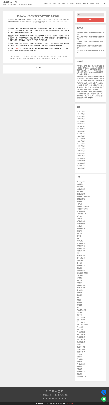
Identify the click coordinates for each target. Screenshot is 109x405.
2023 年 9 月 (81, 116)
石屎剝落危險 (81, 270)
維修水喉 (53, 57)
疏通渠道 (72, 3)
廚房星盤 (34, 57)
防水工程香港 (81, 342)
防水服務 (53, 21)
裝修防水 (79, 293)
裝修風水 (79, 295)
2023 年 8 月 (81, 119)
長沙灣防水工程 (61, 19)
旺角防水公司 (81, 246)
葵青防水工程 (81, 288)
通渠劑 (79, 300)
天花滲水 (79, 216)
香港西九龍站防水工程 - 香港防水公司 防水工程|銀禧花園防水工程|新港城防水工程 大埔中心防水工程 (90, 85)
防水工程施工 (28, 21)
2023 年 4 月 (81, 129)
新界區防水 (80, 241)
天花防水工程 (81, 221)
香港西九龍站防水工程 (90, 81)
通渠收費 (85, 3)
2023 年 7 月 (81, 121)
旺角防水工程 (81, 248)
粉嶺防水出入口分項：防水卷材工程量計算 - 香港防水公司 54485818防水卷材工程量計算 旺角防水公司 (90, 68)
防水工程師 (80, 327)
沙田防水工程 (81, 256)
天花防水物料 (81, 224)
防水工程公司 (81, 322)
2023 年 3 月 (81, 131)
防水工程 (10, 21)
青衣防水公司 (81, 371)
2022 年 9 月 (81, 141)
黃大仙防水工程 (41, 22)
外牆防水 (79, 201)
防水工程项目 (81, 339)
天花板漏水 (17, 57)
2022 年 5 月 (81, 148)
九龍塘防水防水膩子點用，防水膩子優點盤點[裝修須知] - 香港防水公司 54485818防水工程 (90, 79)
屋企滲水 (79, 231)
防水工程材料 (81, 332)
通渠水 (79, 307)
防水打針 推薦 (81, 349)
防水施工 (17, 49)
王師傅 (10, 19)
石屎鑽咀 (79, 278)
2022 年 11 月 (81, 138)
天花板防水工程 (81, 214)
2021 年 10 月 (81, 163)
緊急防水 (59, 57)
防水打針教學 (81, 352)
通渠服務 (79, 305)
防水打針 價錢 (44, 21)
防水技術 (49, 21)
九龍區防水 (34, 19)
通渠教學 (79, 302)
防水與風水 (80, 359)
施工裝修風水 (81, 243)
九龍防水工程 (44, 19)
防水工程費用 (81, 337)
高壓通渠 (79, 374)
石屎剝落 (79, 268)
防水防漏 (57, 21)
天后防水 (10, 57)
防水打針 (39, 21)
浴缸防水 (40, 57)
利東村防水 (50, 19)
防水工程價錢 (15, 21)
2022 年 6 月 (81, 146)
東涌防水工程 (81, 251)
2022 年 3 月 (81, 153)
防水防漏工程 (46, 59)
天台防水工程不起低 (83, 206)
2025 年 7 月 (81, 111)
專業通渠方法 (81, 228)
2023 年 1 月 (81, 136)
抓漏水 (79, 238)
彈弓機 (79, 236)
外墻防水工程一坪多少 (83, 196)
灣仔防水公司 (81, 265)
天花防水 (79, 219)
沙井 (78, 253)
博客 (97, 3)
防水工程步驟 (34, 21)
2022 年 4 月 (81, 151)
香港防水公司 (47, 3)
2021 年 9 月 (81, 166)
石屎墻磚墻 (80, 275)
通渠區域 (64, 3)
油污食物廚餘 (81, 258)
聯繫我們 (92, 3)
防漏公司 (61, 21)
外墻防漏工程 (81, 199)
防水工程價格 (81, 317)
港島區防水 (80, 261)
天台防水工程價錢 (82, 209)
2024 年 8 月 (81, 114)
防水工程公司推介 (21, 21)
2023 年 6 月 (81, 124)
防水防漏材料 (55, 59)
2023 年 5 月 (81, 126)
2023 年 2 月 (81, 134)
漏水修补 (47, 57)
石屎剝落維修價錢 (82, 273)
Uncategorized (81, 182)
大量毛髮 (79, 204)
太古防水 (79, 226)
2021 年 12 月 (81, 158)
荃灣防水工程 (81, 285)
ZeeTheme (70, 403)
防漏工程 (65, 21)
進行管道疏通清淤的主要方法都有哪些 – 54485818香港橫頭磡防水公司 (90, 72)
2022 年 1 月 (81, 156)
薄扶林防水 (80, 290)
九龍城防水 (39, 19)
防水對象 (78, 3)
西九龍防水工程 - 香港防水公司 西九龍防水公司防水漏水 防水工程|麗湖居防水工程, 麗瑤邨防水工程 (90, 94)
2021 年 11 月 (81, 161)
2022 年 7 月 (81, 143)
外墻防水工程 (55, 19)
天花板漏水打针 (26, 57)
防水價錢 (67, 19)
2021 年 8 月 (81, 168)
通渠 (78, 298)
